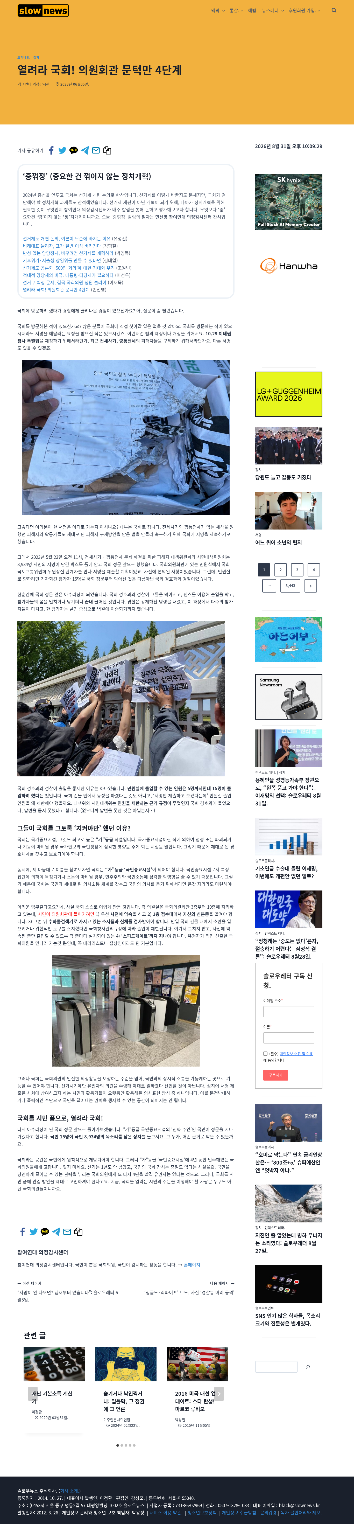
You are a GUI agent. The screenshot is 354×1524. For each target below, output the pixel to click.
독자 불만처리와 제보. (301, 1512)
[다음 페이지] (219, 1394)
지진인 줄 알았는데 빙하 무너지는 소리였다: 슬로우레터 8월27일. (288, 1243)
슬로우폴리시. (265, 860)
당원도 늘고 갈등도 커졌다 (283, 477)
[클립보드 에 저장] (107, 150)
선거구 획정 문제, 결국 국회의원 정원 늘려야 (65, 282)
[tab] (117, 1445)
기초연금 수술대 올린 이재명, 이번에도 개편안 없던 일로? (286, 872)
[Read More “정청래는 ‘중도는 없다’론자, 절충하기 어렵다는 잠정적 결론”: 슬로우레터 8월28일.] (288, 909)
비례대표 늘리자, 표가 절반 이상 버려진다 (62, 245)
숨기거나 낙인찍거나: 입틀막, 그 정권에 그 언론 (123, 1401)
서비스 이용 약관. (167, 1512)
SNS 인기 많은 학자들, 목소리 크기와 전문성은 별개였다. (287, 1319)
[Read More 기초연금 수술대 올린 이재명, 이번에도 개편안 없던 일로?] (288, 836)
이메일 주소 (273, 1000)
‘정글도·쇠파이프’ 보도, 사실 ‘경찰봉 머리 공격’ (189, 1288)
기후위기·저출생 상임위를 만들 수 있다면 (62, 260)
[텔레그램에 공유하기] (85, 150)
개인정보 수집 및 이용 (296, 1053)
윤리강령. (269, 1512)
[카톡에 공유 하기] (74, 150)
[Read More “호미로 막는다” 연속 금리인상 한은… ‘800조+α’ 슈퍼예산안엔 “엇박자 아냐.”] (288, 1123)
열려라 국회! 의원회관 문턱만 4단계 (56, 289)
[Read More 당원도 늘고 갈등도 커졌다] (288, 446)
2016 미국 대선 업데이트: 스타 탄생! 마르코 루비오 (195, 1401)
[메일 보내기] (96, 150)
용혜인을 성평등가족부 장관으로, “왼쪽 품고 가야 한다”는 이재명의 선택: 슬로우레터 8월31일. (288, 791)
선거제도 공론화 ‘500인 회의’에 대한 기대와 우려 (69, 268)
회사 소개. (69, 1490)
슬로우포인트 (264, 1307)
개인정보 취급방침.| (241, 1512)
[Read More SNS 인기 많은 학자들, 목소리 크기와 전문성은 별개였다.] (288, 1284)
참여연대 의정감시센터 (35, 84)
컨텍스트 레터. (265, 772)
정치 (36, 57)
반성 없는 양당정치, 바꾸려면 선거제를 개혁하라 (68, 253)
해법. (253, 10)
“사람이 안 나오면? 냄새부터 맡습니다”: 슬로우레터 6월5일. (67, 1292)
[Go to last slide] (33, 1394)
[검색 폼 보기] (334, 10)
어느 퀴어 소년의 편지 (278, 542)
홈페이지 (192, 1264)
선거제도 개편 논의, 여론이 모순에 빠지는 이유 (67, 238)
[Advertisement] (289, 329)
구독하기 (275, 1074)
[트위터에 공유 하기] (62, 150)
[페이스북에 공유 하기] (51, 150)
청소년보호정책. (203, 1512)
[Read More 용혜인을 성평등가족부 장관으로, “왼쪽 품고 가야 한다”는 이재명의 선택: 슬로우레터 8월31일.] (288, 748)
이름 (267, 1026)
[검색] (308, 1367)
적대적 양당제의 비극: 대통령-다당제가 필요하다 (68, 275)
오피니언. (24, 57)
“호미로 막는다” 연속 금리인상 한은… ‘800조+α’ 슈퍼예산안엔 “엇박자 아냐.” (288, 1162)
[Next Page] (311, 586)
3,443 (290, 585)
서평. (259, 534)
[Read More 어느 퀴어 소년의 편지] (288, 511)
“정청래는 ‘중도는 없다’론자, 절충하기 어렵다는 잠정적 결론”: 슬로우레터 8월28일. (286, 948)
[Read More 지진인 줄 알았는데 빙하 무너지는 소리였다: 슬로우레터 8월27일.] (288, 1203)
